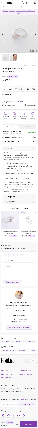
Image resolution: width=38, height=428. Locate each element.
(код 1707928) (31, 65)
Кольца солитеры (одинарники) (12, 7)
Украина (31, 341)
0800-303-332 (19, 315)
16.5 (10, 89)
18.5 (33, 89)
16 (4, 89)
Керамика (23, 350)
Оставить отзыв (12, 282)
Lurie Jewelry (7, 341)
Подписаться (28, 404)
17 (16, 89)
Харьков (12, 133)
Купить (28, 424)
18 (28, 89)
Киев (3, 133)
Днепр (7, 133)
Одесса (18, 133)
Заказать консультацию (19, 327)
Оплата (28, 127)
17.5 (22, 89)
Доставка (10, 127)
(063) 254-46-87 (7, 378)
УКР (27, 361)
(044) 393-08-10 (25, 371)
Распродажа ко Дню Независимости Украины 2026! (19, 12)
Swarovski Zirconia (9, 350)
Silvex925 (20, 341)
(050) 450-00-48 (26, 374)
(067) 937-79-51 (7, 374)
